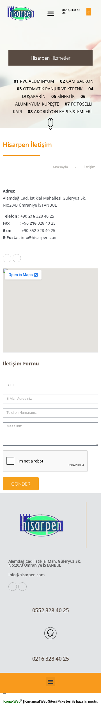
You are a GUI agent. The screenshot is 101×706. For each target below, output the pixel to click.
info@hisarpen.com (26, 574)
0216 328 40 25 (50, 658)
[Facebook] (7, 258)
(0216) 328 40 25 (71, 11)
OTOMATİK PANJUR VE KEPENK (49, 88)
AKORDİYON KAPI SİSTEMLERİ (59, 111)
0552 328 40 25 (50, 610)
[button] (50, 13)
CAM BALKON (76, 81)
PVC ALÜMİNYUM (34, 81)
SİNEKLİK (63, 96)
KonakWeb (11, 701)
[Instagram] (17, 258)
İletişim (89, 166)
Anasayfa (60, 166)
